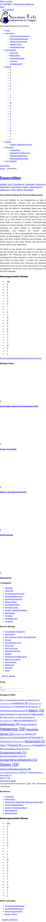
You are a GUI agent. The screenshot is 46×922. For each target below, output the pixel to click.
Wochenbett (28, 190)
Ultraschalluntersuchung (15, 769)
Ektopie (8, 640)
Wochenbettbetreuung (19, 39)
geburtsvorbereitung (25, 720)
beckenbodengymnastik (17, 700)
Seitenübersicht (16, 64)
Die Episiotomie (11, 648)
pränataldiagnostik (13, 749)
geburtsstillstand (6, 721)
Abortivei (8, 668)
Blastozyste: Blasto (12, 659)
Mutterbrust (40, 184)
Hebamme (13, 729)
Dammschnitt (6, 578)
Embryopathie (10, 662)
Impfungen (19, 734)
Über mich (14, 53)
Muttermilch (5, 187)
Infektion (30, 734)
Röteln (25, 749)
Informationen (10, 50)
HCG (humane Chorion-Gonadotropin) (20, 637)
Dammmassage (6, 535)
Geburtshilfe (24, 714)
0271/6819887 (6, 4)
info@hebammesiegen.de (24, 4)
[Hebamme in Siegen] (18, 23)
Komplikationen (22, 737)
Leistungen (9, 33)
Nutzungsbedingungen (19, 158)
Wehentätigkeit (36, 772)
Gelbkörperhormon (12, 651)
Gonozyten (9, 645)
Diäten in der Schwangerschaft (13, 492)
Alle (8, 281)
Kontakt (8, 142)
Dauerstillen (10, 178)
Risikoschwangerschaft (31, 358)
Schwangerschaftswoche (18, 759)
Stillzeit (19, 190)
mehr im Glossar (8, 676)
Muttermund (35, 741)
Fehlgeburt (21, 706)
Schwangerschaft (13, 752)
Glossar (8, 67)
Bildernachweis (11, 813)
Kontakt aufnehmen (10, 920)
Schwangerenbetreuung (19, 36)
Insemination (10, 634)
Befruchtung (34, 700)
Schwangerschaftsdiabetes (11, 358)
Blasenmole (9, 665)
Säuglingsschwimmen (18, 41)
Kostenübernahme (17, 47)
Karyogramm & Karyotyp (15, 632)
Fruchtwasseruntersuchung (14, 711)
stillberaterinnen (35, 187)
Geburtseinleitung (8, 714)
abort (3, 700)
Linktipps (13, 61)
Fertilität (8, 654)
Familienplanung (7, 707)
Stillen (13, 190)
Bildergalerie (15, 55)
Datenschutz (15, 150)
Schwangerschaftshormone (13, 756)
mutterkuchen (7, 741)
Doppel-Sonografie (8, 449)
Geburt (36, 710)
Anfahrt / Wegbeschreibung (21, 144)
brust (10, 184)
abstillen (3, 184)
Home (7, 30)
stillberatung (5, 190)
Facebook (9, 621)
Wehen (24, 772)
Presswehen (27, 745)
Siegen (25, 187)
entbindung (20, 703)
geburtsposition (10, 717)
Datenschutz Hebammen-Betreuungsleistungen (24, 802)
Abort (7, 670)
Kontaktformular (11, 607)
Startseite (9, 588)
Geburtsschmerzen (26, 717)
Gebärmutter (10, 724)
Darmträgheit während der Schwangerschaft (19, 406)
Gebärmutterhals (28, 724)
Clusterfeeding (19, 184)
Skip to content (6, 1)
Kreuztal (37, 737)
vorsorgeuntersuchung (10, 772)
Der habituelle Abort (13, 643)
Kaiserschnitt (6, 738)
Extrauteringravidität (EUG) (16, 657)
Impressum (9, 147)
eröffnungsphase (35, 703)
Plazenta (15, 745)
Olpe (4, 745)
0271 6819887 (8, 10)
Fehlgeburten (34, 707)
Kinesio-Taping (16, 44)
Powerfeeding (16, 187)
